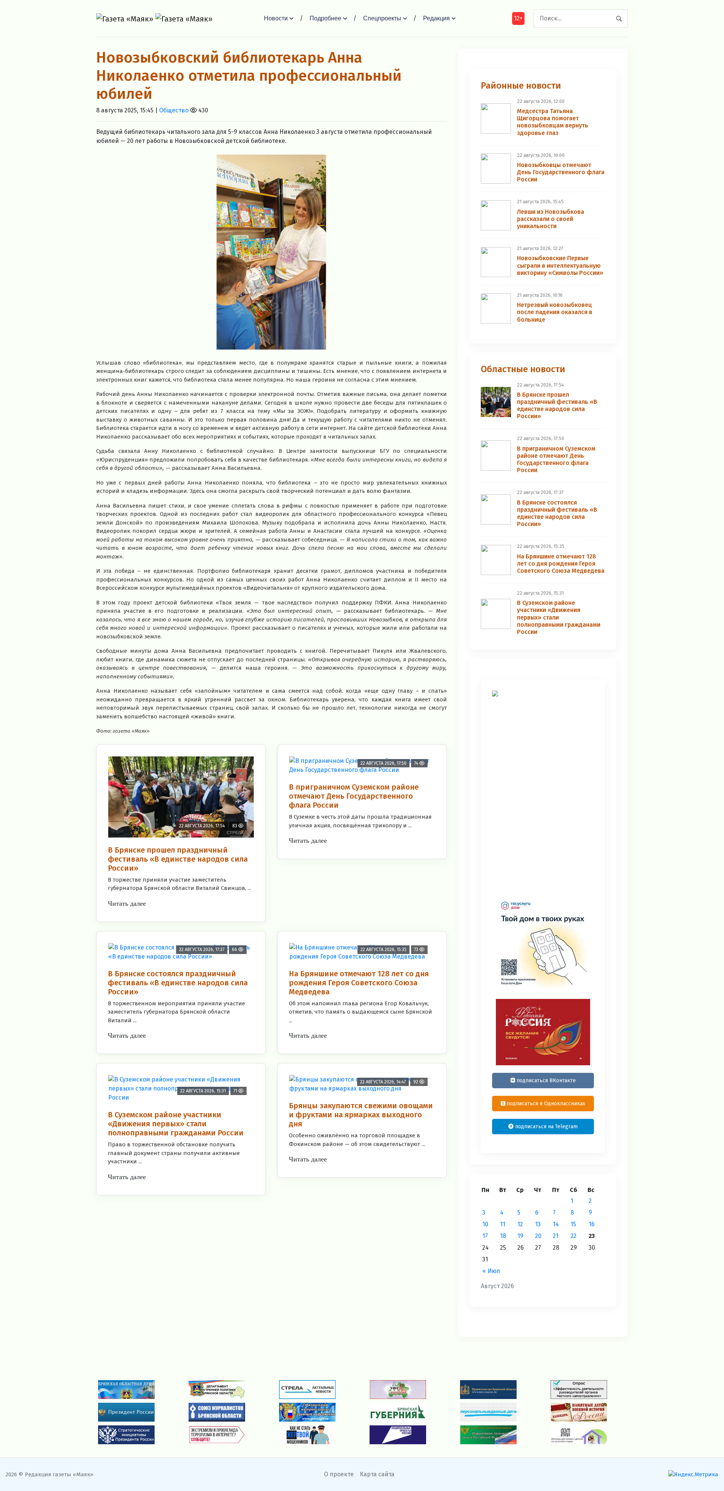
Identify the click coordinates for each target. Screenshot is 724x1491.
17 (485, 1235)
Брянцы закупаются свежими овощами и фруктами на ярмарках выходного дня (361, 1114)
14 (556, 1224)
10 (485, 1224)
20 (538, 1235)
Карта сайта (377, 1474)
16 (592, 1224)
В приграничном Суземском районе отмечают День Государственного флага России (354, 796)
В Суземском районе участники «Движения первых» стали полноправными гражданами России (176, 1123)
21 (555, 1235)
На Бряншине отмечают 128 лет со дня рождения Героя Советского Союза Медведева (359, 982)
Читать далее (127, 903)
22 (574, 1235)
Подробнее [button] (325, 18)
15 (573, 1224)
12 (520, 1224)
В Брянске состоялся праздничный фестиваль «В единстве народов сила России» (178, 982)
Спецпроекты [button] (382, 18)
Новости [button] (276, 18)
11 (502, 1224)
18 (503, 1235)
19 (520, 1235)
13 (538, 1224)
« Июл (491, 1271)
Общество (174, 110)
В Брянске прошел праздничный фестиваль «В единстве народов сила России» (178, 859)
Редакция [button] (436, 18)
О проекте (339, 1474)
